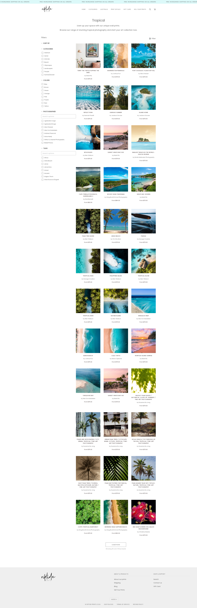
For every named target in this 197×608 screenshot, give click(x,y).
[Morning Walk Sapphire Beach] (116, 512)
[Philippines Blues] (116, 261)
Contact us (157, 583)
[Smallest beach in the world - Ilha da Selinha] (143, 137)
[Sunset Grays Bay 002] (116, 137)
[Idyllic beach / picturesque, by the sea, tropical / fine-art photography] (143, 424)
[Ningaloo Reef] (143, 301)
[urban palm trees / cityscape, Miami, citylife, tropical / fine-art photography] (116, 424)
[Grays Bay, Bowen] (143, 179)
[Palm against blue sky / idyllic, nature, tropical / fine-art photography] (143, 468)
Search (156, 579)
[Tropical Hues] (88, 261)
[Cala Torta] (116, 341)
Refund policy (138, 604)
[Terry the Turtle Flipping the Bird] (88, 55)
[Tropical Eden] (88, 301)
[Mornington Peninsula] (116, 55)
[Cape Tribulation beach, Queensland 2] (88, 179)
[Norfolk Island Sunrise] (143, 341)
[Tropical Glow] (143, 261)
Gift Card (156, 586)
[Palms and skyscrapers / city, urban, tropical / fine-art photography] (88, 424)
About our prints (120, 579)
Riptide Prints (92, 604)
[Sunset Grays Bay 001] (116, 380)
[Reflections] (88, 97)
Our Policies (108, 604)
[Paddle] (143, 221)
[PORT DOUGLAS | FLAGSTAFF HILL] (143, 55)
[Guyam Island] (116, 301)
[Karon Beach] (88, 341)
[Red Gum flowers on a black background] (143, 512)
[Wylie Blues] (88, 137)
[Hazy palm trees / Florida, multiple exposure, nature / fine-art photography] (88, 468)
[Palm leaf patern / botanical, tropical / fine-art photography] (116, 468)
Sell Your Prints (119, 590)
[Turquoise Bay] (88, 380)
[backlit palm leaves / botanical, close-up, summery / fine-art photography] (143, 380)
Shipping (117, 583)
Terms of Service (123, 604)
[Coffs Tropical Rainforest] (88, 512)
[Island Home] (143, 97)
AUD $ (113, 599)
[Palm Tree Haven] (88, 221)
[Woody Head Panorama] (116, 179)
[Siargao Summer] (116, 97)
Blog (115, 586)
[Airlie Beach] (116, 221)
